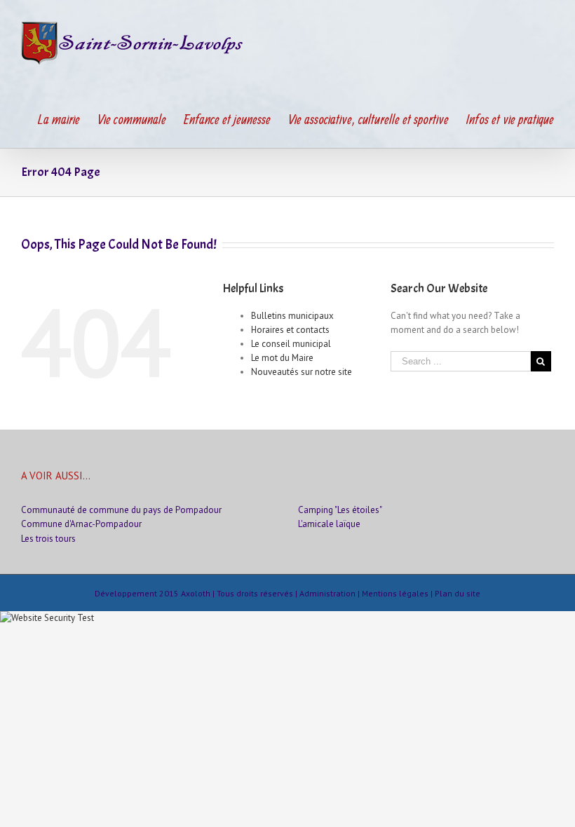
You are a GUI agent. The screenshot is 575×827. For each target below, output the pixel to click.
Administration (327, 593)
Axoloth (195, 593)
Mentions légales (395, 593)
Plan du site (457, 593)
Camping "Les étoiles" (340, 510)
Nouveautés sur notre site (301, 372)
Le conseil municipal (291, 344)
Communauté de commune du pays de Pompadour (121, 510)
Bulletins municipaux (292, 316)
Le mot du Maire (282, 358)
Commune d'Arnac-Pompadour (81, 524)
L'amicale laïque (329, 524)
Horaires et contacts (290, 330)
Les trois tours (48, 539)
